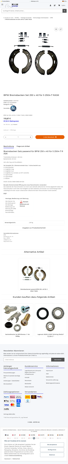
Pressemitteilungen (9, 373)
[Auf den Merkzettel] (61, 29)
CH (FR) (33, 435)
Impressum (7, 459)
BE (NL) (52, 435)
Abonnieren (57, 359)
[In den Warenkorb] (5, 25)
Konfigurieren (52, 449)
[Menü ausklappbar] (2, 4)
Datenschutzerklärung (15, 455)
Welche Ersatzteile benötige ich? (12, 376)
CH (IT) (42, 435)
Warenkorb (28, 380)
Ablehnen (52, 455)
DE (8, 435)
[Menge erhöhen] (30, 137)
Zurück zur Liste (9, 18)
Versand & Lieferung (52, 380)
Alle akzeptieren (52, 444)
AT (15, 435)
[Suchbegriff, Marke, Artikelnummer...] (65, 11)
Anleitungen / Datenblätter (11, 381)
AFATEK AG (36, 422)
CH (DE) (23, 435)
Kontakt (27, 377)
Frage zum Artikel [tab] (23, 146)
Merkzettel (28, 383)
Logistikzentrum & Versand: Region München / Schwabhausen (33, 372)
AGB (47, 374)
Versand (15, 124)
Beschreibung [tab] (9, 146)
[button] (50, 5)
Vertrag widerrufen (9, 414)
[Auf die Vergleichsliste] (56, 29)
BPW (11, 104)
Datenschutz (16, 459)
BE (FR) (61, 435)
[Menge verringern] (6, 137)
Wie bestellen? (8, 384)
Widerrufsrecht (29, 387)
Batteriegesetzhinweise (53, 383)
